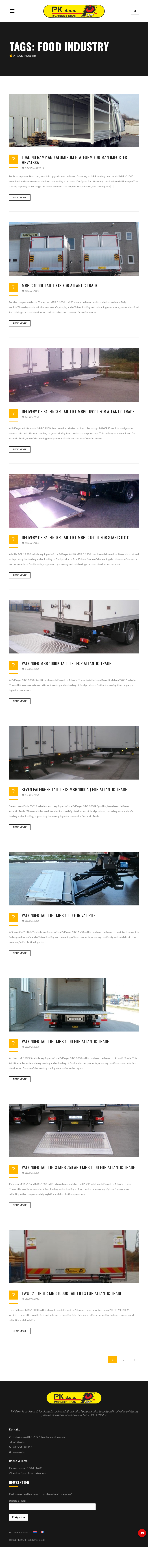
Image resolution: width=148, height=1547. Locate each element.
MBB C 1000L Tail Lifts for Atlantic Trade (59, 285)
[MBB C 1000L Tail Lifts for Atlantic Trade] (74, 249)
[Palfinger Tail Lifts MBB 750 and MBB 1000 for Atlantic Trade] (74, 1130)
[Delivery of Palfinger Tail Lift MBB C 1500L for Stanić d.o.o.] (74, 501)
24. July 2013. (31, 669)
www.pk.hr (19, 1452)
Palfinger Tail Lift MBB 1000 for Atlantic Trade (65, 1041)
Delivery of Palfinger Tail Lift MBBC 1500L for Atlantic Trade (78, 411)
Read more (20, 197)
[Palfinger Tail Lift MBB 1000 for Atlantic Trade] (74, 1004)
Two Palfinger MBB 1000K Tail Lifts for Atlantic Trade (72, 1293)
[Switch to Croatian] (35, 1532)
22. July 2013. (31, 1172)
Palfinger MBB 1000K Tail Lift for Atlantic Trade (66, 663)
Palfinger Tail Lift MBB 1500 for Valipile (58, 915)
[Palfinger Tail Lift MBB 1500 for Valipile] (74, 878)
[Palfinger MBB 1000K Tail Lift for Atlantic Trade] (74, 626)
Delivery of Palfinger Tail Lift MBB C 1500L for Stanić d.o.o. (76, 537)
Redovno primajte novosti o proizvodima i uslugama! (40, 1494)
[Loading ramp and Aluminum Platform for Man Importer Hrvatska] (74, 120)
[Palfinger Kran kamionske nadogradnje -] (74, 10)
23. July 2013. (31, 921)
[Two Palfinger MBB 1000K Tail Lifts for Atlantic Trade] (74, 1256)
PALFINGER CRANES (19, 1532)
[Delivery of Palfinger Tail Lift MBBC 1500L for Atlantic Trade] (74, 374)
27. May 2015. (31, 291)
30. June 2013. (32, 1298)
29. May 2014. (31, 543)
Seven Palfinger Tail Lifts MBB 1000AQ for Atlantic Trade (74, 789)
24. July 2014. (31, 417)
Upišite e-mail (17, 1500)
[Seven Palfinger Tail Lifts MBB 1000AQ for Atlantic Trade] (74, 752)
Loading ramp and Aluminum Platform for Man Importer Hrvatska (74, 160)
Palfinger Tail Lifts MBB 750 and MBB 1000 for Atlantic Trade (78, 1167)
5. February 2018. (34, 168)
